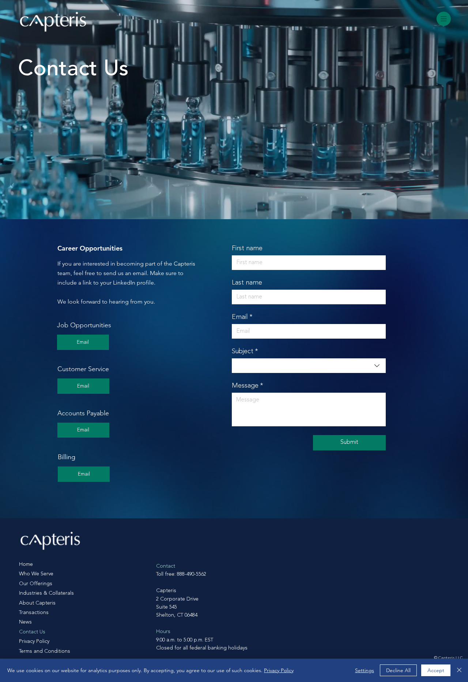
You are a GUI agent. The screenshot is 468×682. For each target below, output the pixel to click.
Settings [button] (364, 670)
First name (247, 248)
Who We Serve (36, 573)
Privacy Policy (34, 641)
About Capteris (37, 603)
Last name (247, 282)
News (25, 622)
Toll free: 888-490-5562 (181, 574)
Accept (435, 670)
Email (242, 317)
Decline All (398, 670)
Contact (165, 566)
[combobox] (309, 365)
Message (247, 385)
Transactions (34, 612)
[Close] (459, 670)
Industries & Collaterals (46, 593)
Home (26, 564)
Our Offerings (35, 583)
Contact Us (32, 632)
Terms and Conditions (44, 651)
